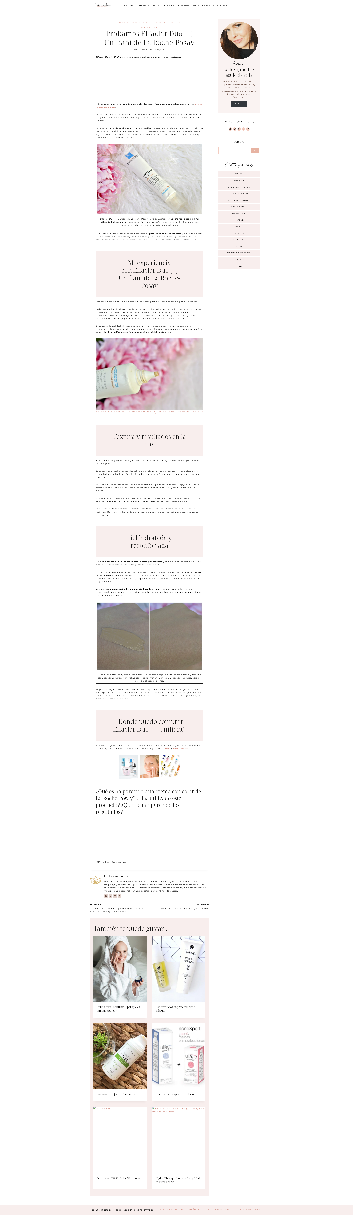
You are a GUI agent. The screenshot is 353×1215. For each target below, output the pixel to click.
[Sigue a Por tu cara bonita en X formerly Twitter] (110, 896)
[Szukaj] (255, 150)
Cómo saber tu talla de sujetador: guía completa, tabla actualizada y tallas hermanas (117, 908)
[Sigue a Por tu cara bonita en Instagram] (115, 896)
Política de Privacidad (245, 1209)
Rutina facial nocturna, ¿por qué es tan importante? (118, 1008)
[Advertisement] (149, 82)
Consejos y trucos (203, 5)
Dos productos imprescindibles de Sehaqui (176, 1008)
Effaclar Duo (103, 862)
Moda (156, 5)
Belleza (239, 174)
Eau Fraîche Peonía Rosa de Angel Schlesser (185, 907)
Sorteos (239, 259)
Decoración (239, 213)
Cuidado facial (149, 27)
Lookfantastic (181, 748)
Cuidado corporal (239, 200)
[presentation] (120, 969)
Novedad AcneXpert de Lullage (175, 1094)
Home (122, 23)
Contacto (223, 5)
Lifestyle (239, 233)
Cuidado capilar (239, 194)
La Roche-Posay (119, 862)
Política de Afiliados (173, 1209)
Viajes (239, 266)
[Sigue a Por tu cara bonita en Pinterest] (119, 896)
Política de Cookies (201, 1209)
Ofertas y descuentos (176, 5)
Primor (167, 748)
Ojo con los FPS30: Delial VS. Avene (118, 1178)
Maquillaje (239, 240)
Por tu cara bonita (144, 50)
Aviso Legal (222, 1209)
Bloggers (239, 180)
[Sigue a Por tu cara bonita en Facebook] (106, 896)
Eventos (239, 227)
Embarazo (239, 220)
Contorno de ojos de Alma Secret (116, 1094)
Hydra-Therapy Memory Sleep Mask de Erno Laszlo (178, 1180)
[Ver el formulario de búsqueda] (256, 5)
